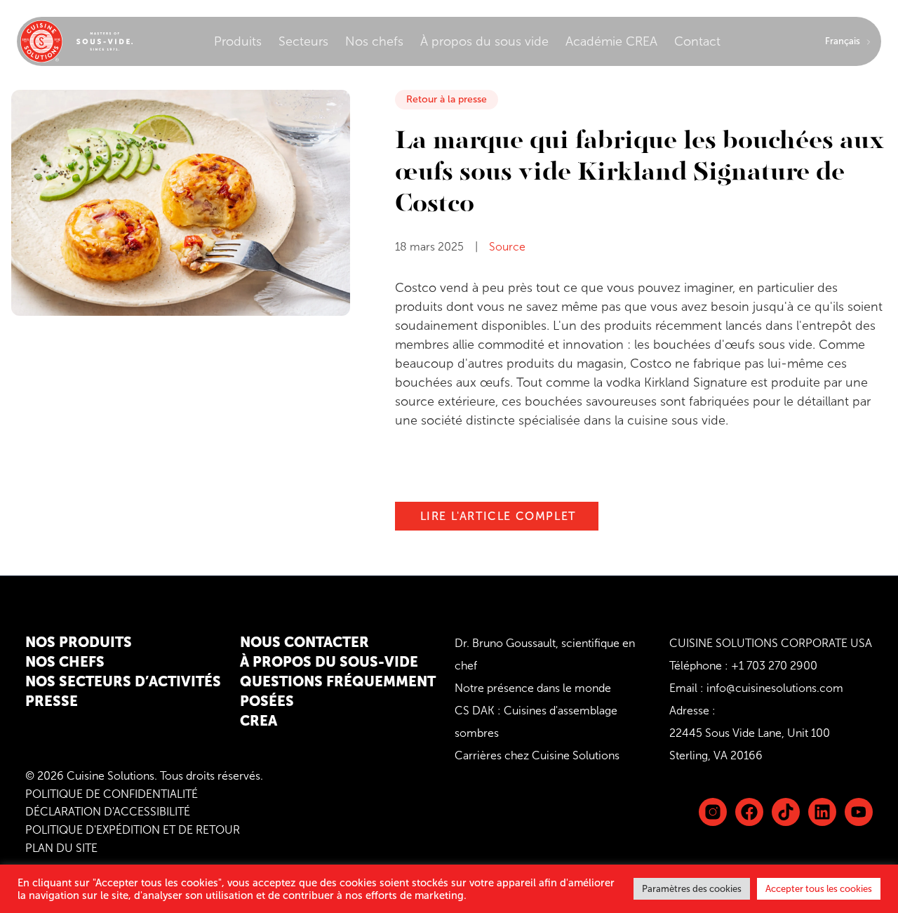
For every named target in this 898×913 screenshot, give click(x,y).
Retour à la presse (446, 99)
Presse (51, 701)
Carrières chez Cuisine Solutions (537, 755)
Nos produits (78, 642)
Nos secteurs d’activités (123, 681)
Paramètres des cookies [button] (692, 889)
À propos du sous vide (484, 41)
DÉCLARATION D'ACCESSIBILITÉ (107, 812)
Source (507, 247)
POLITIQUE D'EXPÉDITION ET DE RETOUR (132, 830)
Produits (238, 41)
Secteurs (303, 41)
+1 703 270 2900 (774, 666)
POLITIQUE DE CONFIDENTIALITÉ (111, 794)
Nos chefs (374, 41)
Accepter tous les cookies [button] (818, 889)
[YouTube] (859, 812)
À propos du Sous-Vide (329, 661)
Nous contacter (304, 642)
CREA (258, 720)
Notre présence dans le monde (533, 688)
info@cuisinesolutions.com (774, 688)
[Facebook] (749, 812)
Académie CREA (611, 41)
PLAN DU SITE (61, 848)
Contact (697, 41)
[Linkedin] (786, 812)
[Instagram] (713, 812)
